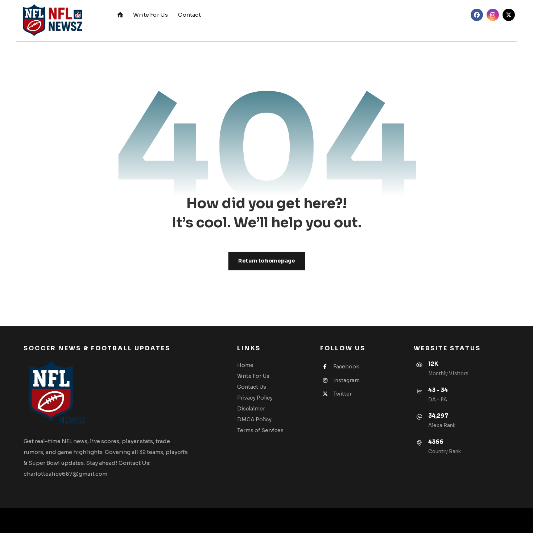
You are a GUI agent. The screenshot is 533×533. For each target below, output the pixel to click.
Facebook (346, 366)
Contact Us (251, 387)
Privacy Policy (255, 397)
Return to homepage (266, 260)
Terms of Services (260, 430)
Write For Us (253, 376)
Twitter (342, 394)
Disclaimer (251, 408)
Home (245, 365)
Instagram (346, 380)
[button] (477, 15)
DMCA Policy (254, 419)
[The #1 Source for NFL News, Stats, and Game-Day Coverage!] (50, 21)
